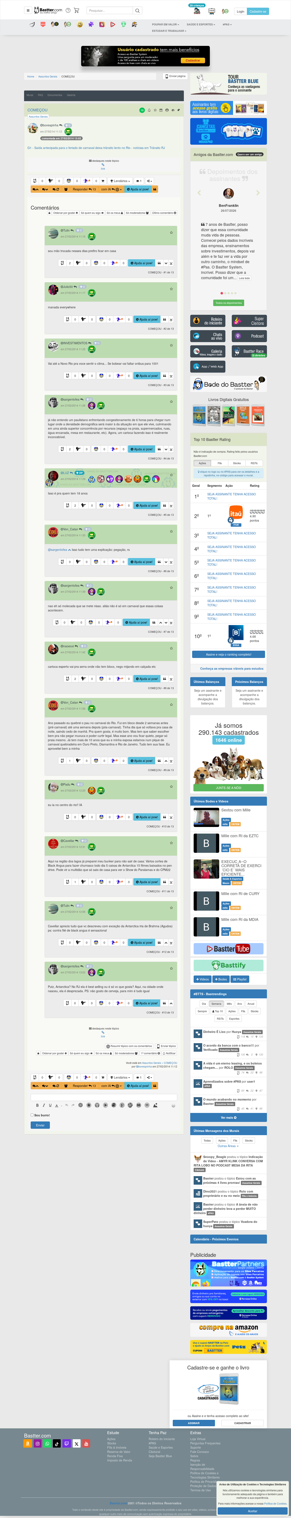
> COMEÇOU (169, 1062)
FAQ (40, 95)
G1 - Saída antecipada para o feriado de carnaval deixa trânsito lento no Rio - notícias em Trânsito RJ (96, 148)
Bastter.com (118, 1503)
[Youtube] (86, 1443)
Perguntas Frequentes (205, 1443)
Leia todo (244, 278)
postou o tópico (228, 1163)
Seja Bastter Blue (160, 1456)
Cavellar (69, 840)
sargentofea (71, 399)
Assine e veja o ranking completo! (228, 654)
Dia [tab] (204, 1003)
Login (240, 11)
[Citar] (154, 189)
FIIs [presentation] (220, 463)
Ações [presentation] (202, 463)
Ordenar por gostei (64, 212)
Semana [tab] (216, 1003)
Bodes (222, 979)
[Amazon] (27, 1443)
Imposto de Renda (119, 1460)
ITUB (236, 524)
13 (142, 110)
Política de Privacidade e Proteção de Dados (206, 1483)
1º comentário (149, 1053)
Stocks (111, 1443)
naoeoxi (69, 646)
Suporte (195, 1447)
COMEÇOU (37, 109)
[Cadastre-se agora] (145, 57)
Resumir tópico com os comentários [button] (131, 1046)
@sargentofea (58, 549)
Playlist (241, 979)
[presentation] (37, 1106)
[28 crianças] (197, 11)
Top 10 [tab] (218, 1011)
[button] (28, 10)
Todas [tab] (207, 1140)
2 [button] (70, 263)
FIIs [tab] (243, 1011)
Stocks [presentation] (237, 463)
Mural (30, 95)
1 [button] (70, 760)
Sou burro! (42, 1115)
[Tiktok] (57, 1443)
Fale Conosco (199, 1451)
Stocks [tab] (254, 1011)
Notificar (170, 1053)
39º (80, 473)
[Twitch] (66, 1443)
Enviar (40, 1125)
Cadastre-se (258, 11)
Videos (204, 979)
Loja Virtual (197, 1439)
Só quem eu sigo (91, 212)
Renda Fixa (115, 1456)
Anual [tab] (251, 1003)
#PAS (152, 1443)
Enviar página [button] (177, 76)
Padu (67, 784)
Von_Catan (71, 529)
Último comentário (163, 212)
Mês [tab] (229, 1003)
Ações (111, 1439)
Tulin (67, 230)
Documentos (55, 95)
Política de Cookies (275, 1503)
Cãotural (154, 1451)
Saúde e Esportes (161, 1447)
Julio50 (68, 286)
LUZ (66, 473)
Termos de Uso (200, 1490)
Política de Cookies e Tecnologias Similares (205, 1475)
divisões (259, 355)
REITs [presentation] (254, 463)
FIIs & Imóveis (116, 1447)
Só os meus (114, 212)
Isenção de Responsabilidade (202, 1466)
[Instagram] (38, 1443)
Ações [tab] (232, 1011)
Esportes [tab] (234, 1018)
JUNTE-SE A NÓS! (228, 788)
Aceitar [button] (252, 1511)
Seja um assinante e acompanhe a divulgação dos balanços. (208, 696)
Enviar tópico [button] (168, 1046)
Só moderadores (136, 212)
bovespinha (51, 125)
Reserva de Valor (118, 1451)
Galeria (71, 95)
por (233, 1033)
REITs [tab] (220, 1018)
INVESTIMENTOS (75, 343)
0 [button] (42, 181)
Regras (195, 1460)
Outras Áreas (227, 1146)
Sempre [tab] (202, 1011)
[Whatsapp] (47, 1443)
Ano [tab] (239, 1003)
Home (30, 76)
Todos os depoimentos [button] (229, 303)
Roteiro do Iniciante (162, 1439)
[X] (77, 1443)
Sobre (194, 1456)
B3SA (236, 645)
